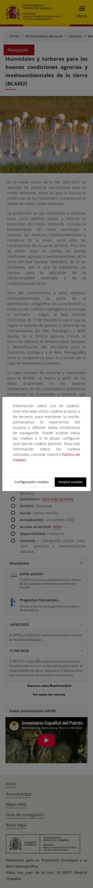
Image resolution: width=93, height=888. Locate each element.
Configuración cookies (31, 481)
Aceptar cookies (70, 481)
